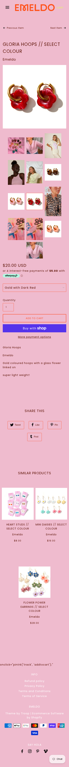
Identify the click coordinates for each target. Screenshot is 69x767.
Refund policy (35, 681)
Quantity (8, 300)
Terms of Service (34, 696)
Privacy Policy (35, 686)
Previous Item (15, 27)
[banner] (35, 7)
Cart (59, 7)
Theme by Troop (17, 713)
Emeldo (9, 59)
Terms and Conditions (34, 691)
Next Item (56, 27)
